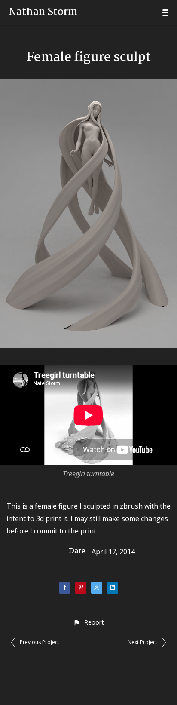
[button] (88, 622)
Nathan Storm (43, 12)
